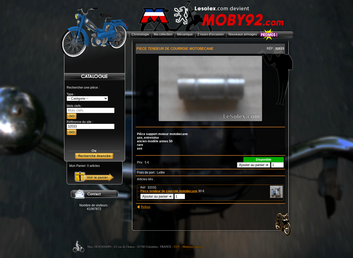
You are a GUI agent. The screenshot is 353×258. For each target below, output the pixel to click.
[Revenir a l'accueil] (211, 30)
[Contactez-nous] (94, 202)
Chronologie (140, 34)
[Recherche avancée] (94, 158)
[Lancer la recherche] (71, 118)
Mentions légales (192, 246)
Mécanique (185, 34)
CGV (177, 246)
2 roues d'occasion (210, 34)
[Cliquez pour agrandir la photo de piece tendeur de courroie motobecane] (210, 120)
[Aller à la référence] (71, 134)
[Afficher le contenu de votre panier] (94, 181)
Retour (145, 207)
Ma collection (163, 34)
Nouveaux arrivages (242, 34)
